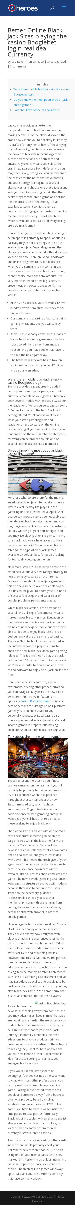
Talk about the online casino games (36, 110)
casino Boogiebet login (36, 701)
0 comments (18, 66)
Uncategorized (56, 61)
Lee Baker (18, 61)
